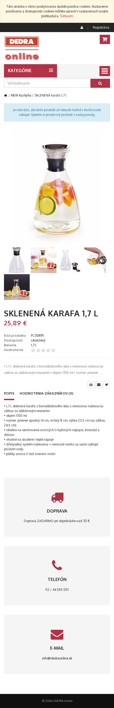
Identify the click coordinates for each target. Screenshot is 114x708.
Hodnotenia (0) (46, 393)
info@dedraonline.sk (57, 658)
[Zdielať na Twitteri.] (106, 384)
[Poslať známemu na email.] (98, 384)
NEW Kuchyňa (21, 95)
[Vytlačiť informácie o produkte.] (90, 384)
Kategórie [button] (20, 70)
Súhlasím (66, 16)
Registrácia (101, 27)
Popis (9, 393)
